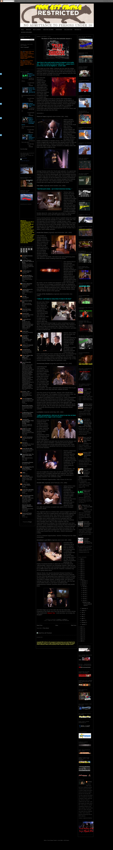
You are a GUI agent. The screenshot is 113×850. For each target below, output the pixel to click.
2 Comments (31, 85)
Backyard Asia (25, 313)
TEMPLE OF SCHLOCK (27, 345)
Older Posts (73, 625)
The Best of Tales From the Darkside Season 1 (56, 38)
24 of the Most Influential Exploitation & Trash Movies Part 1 (87, 541)
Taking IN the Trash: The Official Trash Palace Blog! (28, 455)
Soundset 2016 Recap (26, 469)
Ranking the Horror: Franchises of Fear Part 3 (30, 137)
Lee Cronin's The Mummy (27, 332)
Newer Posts (39, 625)
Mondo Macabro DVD (27, 448)
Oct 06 (84, 598)
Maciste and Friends (27, 513)
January (83, 624)
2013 (81, 631)
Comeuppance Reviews (27, 462)
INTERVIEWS (59, 29)
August (83, 610)
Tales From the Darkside (62, 620)
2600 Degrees (66, 840)
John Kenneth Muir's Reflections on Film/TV (27, 276)
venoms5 (90, 781)
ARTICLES (28, 29)
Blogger (30, 521)
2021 (81, 569)
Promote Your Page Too (24, 160)
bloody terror (25, 331)
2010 (81, 637)
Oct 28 (84, 588)
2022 (81, 567)
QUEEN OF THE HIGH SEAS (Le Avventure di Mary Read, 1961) (28, 432)
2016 (81, 579)
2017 (81, 577)
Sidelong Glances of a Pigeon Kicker (27, 290)
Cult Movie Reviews (26, 271)
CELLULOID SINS (68, 29)
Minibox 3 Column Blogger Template (50, 840)
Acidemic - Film (26, 391)
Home (22, 29)
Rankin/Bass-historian (27, 255)
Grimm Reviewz (26, 475)
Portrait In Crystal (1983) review (31, 75)
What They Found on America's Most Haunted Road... (27, 279)
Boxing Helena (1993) (26, 310)
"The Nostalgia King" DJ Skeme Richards (28, 467)
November (84, 583)
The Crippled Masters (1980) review (31, 105)
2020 (81, 571)
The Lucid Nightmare (27, 398)
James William (60, 840)
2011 (81, 635)
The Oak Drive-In (26, 349)
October (83, 585)
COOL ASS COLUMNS (48, 29)
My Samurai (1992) (26, 463)
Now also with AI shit (26, 359)
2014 (81, 629)
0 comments (64, 619)
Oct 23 (84, 592)
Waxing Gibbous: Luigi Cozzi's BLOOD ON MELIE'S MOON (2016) (27, 394)
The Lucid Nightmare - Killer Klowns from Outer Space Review (28, 401)
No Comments (31, 115)
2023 (81, 565)
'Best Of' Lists (52, 620)
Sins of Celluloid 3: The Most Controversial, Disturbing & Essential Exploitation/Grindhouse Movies (85, 473)
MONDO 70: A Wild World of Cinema (26, 429)
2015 (81, 627)
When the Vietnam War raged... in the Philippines (27, 356)
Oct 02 (84, 600)
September (84, 608)
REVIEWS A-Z (78, 29)
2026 (81, 559)
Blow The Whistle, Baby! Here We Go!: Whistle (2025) (27, 340)
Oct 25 (84, 590)
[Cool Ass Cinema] (21, 159)
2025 (81, 561)
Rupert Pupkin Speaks (27, 405)
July (83, 612)
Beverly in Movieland (27, 283)
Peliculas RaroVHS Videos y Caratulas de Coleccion (27, 506)
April (83, 618)
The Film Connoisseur (27, 437)
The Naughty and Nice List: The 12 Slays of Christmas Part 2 (31, 90)
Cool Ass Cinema (23, 158)
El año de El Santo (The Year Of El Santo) (27, 496)
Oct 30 (84, 586)
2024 (81, 563)
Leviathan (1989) (25, 272)
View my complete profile (85, 818)
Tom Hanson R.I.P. (26, 346)
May (83, 616)
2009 (81, 639)
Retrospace (24, 442)
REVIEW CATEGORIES (26, 32)
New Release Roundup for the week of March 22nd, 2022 (27, 408)
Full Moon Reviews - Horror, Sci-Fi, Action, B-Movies (28, 261)
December (84, 581)
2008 (81, 641)
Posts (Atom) (46, 628)
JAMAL (23, 472)
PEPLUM (24, 296)
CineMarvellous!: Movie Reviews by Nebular (27, 413)
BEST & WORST (37, 29)
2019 (81, 573)
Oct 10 (84, 596)
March (83, 620)
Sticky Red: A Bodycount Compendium (25, 337)
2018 (81, 575)
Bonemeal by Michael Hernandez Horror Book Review (27, 304)
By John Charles (26, 484)
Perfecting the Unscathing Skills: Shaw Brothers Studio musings (28, 421)
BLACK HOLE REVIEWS (28, 489)
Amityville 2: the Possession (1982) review (87, 507)
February (84, 622)
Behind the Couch (26, 309)
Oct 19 (84, 594)
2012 (81, 633)
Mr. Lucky (24, 257)
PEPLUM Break (25, 297)
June (83, 614)
